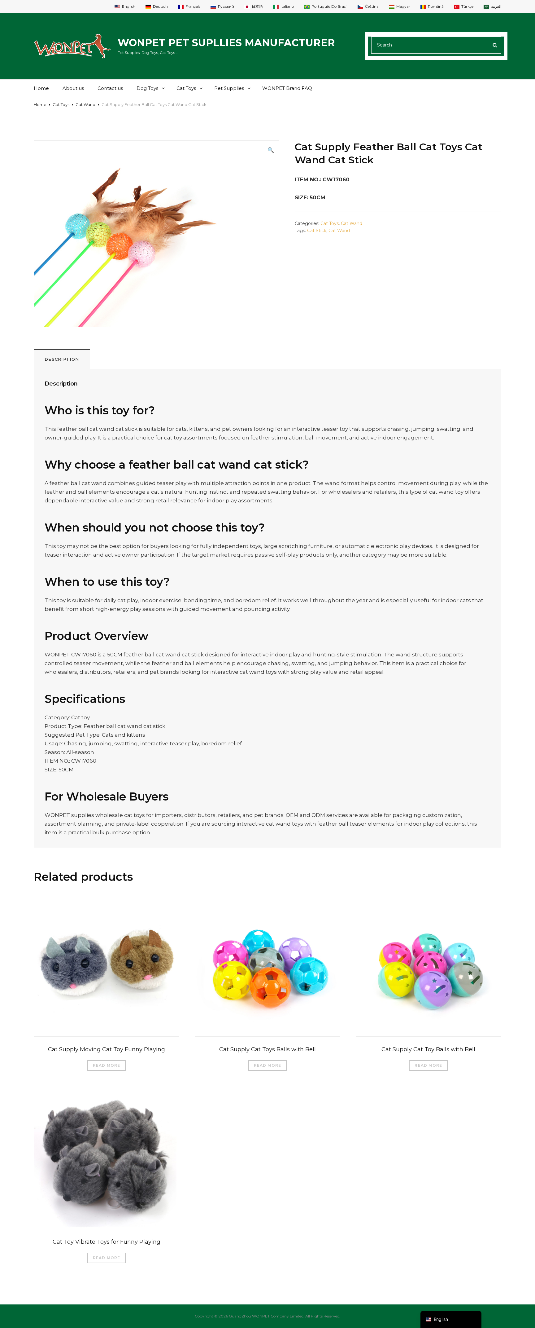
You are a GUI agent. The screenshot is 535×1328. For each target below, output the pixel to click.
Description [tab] (62, 359)
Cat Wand (85, 104)
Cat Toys (186, 88)
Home (41, 88)
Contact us (110, 88)
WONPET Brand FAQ (287, 88)
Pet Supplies (229, 88)
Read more (106, 1065)
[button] (271, 150)
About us (73, 88)
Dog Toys (147, 88)
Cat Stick (316, 230)
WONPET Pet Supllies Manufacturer (226, 43)
